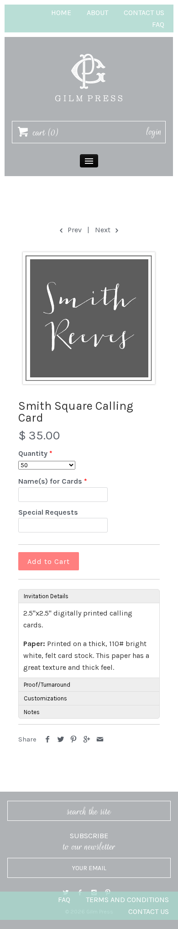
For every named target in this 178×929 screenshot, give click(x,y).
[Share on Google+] (87, 739)
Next (103, 229)
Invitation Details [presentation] (46, 596)
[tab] (89, 596)
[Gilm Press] (89, 49)
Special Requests (48, 512)
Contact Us (144, 12)
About (97, 12)
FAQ (158, 24)
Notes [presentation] (32, 712)
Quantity (32, 453)
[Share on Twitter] (61, 739)
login (154, 131)
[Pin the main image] (74, 739)
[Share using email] (100, 739)
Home (61, 12)
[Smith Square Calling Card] (89, 318)
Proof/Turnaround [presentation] (47, 684)
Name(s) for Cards (50, 481)
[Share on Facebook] (47, 739)
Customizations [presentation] (45, 698)
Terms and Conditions (127, 899)
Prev (74, 229)
